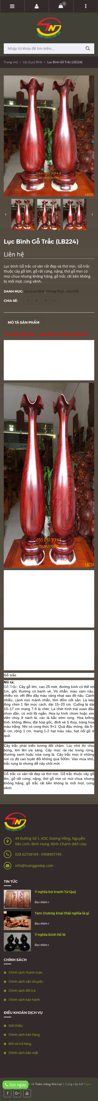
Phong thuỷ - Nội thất (62, 291)
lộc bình (42, 601)
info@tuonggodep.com (34, 865)
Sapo (87, 1084)
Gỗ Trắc (10, 687)
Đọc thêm (41, 902)
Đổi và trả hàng (20, 1043)
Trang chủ (11, 62)
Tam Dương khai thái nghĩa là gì (62, 912)
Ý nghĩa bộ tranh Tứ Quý (55, 891)
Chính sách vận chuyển (26, 981)
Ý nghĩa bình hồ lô (50, 934)
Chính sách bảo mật (23, 1052)
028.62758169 (27, 854)
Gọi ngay (17, 1084)
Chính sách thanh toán (25, 972)
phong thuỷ (26, 573)
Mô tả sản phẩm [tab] (23, 322)
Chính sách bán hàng (24, 1034)
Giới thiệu (16, 1025)
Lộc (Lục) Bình (32, 62)
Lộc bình (79, 633)
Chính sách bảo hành (24, 999)
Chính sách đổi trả (22, 990)
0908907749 (51, 854)
